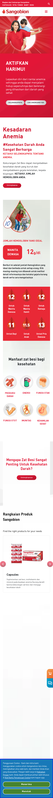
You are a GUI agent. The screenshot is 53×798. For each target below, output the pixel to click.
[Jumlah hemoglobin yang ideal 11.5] (26, 323)
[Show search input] (49, 4)
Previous (3, 564)
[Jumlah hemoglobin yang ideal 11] (26, 295)
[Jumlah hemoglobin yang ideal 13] (41, 323)
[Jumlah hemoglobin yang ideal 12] (11, 295)
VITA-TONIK (18, 5)
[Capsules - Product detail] (26, 564)
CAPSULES (6, 5)
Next (50, 564)
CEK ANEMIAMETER (35, 103)
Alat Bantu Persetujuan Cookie (17, 778)
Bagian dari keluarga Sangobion (15, 2)
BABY (26, 5)
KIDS (32, 5)
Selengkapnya (12, 185)
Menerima (26, 784)
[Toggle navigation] (46, 11)
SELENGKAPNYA (15, 103)
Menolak (26, 791)
